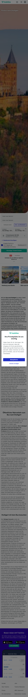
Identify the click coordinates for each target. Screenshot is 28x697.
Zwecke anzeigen (14, 363)
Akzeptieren (14, 359)
